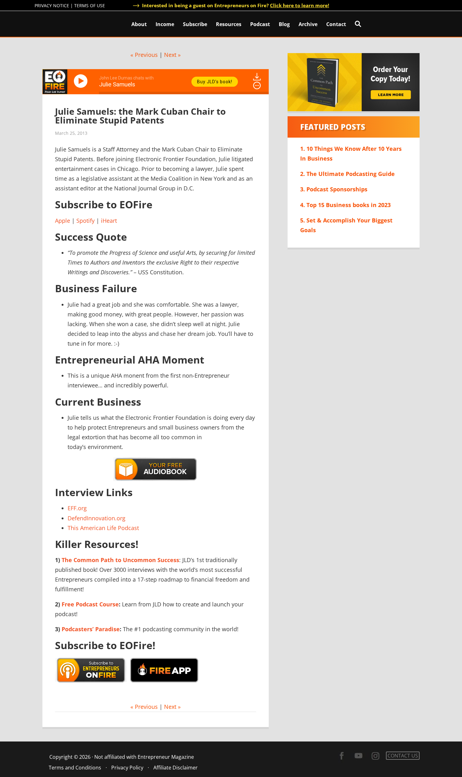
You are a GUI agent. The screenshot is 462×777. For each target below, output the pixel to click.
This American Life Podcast (103, 528)
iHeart (109, 220)
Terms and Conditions (75, 767)
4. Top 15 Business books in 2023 (345, 205)
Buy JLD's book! (214, 81)
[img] (256, 85)
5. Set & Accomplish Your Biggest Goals (346, 225)
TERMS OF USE (89, 5)
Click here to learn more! (299, 5)
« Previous (144, 54)
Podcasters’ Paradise (91, 629)
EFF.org (77, 508)
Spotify (85, 220)
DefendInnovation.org (96, 518)
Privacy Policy (127, 767)
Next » (172, 54)
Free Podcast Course (90, 604)
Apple (62, 220)
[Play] (82, 81)
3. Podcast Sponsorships (333, 189)
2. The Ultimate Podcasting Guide (347, 174)
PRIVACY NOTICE (52, 5)
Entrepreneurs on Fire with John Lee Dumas (62, 23)
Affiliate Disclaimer (175, 767)
